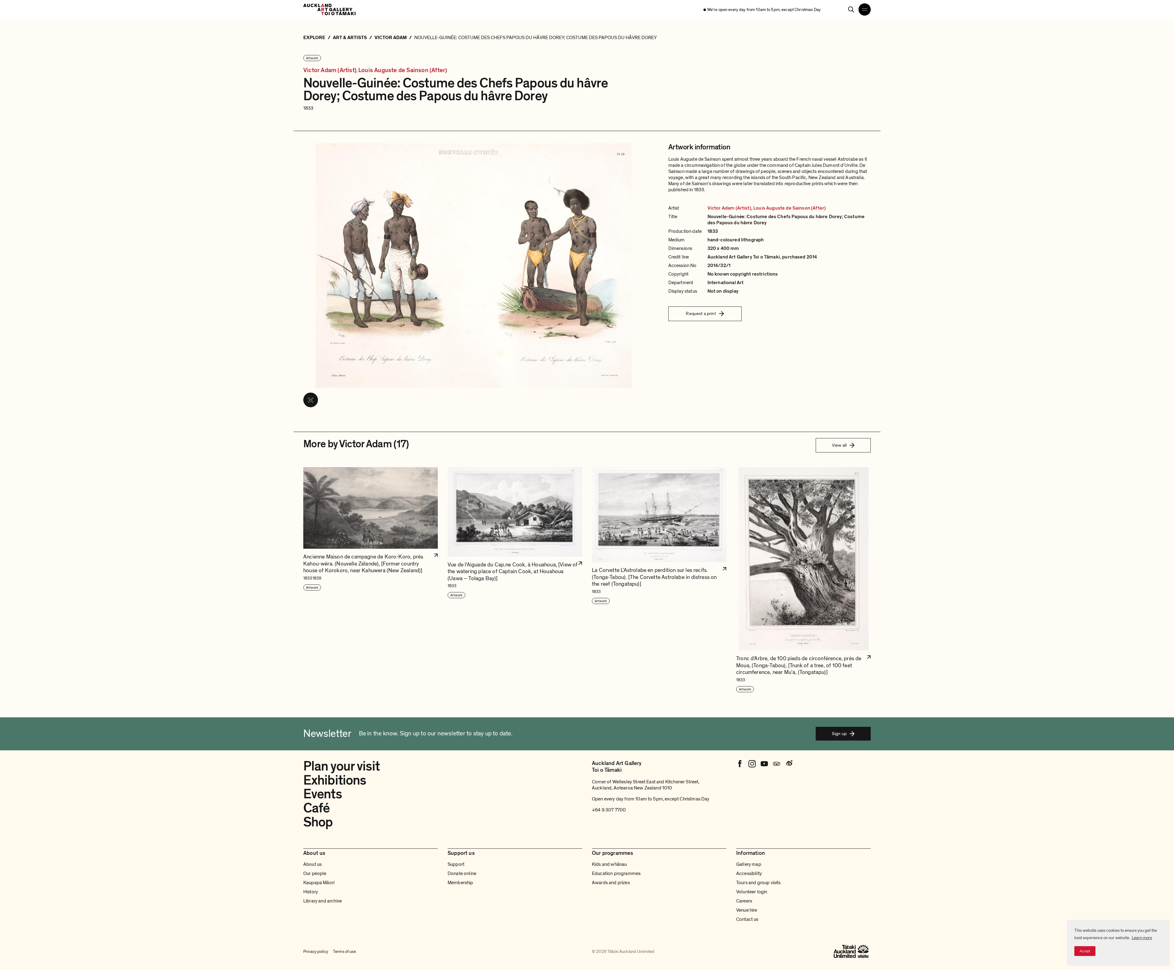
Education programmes (616, 873)
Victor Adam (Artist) (329, 70)
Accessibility (749, 873)
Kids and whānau (609, 864)
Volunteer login (751, 891)
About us (312, 864)
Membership (460, 882)
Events (322, 794)
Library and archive (322, 901)
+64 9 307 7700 (609, 810)
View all (839, 445)
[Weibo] (788, 763)
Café (316, 808)
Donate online (462, 873)
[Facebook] (740, 763)
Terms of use (344, 951)
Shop (318, 822)
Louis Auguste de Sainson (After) (402, 70)
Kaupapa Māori (318, 882)
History (310, 891)
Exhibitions (334, 780)
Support (456, 864)
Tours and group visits (758, 882)
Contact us (747, 919)
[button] (370, 580)
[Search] (851, 9)
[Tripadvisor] (776, 763)
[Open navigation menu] (864, 9)
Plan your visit (341, 766)
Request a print (701, 313)
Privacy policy (315, 951)
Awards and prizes (611, 882)
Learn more (1142, 938)
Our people (315, 873)
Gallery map (748, 864)
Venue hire (746, 910)
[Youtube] (764, 763)
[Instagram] (752, 763)
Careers (744, 901)
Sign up (839, 733)
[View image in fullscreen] (310, 400)
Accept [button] (1085, 951)
